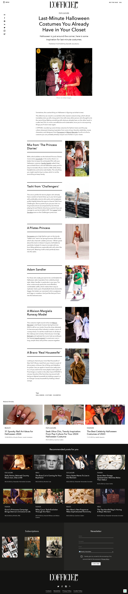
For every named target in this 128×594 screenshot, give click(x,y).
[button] (62, 547)
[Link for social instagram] (66, 587)
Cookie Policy (77, 591)
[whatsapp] (4, 31)
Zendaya (30, 212)
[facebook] (4, 18)
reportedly (39, 159)
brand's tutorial (40, 338)
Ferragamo (61, 132)
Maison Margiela (72, 132)
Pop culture (64, 13)
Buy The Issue (113, 2)
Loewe (55, 210)
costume (48, 395)
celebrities (57, 395)
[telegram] (4, 34)
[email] (4, 15)
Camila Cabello (46, 163)
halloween (40, 395)
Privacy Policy (105, 559)
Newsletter (57, 591)
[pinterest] (4, 21)
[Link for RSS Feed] (70, 586)
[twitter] (4, 27)
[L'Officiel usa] (64, 5)
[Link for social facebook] (62, 587)
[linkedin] (4, 24)
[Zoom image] (77, 159)
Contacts (48, 591)
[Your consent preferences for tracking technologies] (125, 591)
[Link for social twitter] (58, 587)
